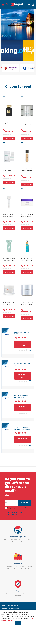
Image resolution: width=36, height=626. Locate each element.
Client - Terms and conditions (10, 605)
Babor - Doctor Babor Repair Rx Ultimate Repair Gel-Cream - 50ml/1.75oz (27, 304)
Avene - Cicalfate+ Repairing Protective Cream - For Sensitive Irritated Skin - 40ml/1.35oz (9, 216)
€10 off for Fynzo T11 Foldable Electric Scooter (22, 428)
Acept (18, 623)
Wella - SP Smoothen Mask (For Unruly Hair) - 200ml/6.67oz (27, 216)
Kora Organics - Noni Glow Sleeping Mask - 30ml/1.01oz (9, 260)
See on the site (9, 138)
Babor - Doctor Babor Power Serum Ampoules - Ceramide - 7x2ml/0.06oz (9, 170)
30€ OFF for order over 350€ (22, 333)
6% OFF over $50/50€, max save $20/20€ (21, 396)
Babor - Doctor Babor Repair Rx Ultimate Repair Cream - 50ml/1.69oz (27, 124)
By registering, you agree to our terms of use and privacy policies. (17, 509)
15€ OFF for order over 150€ (22, 364)
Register (24, 503)
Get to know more (23, 344)
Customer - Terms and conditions (14, 512)
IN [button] (28, 4)
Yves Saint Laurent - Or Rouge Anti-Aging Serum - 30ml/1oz (27, 170)
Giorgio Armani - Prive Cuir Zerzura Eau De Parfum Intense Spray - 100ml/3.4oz (8, 124)
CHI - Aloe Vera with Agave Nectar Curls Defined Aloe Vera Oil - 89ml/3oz (26, 260)
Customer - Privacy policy (12, 514)
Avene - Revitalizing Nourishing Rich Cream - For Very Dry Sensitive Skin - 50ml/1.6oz (9, 304)
